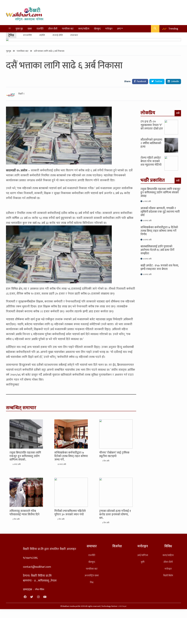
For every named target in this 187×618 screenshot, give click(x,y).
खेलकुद (97, 29)
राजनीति (40, 29)
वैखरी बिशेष (168, 575)
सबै (178, 113)
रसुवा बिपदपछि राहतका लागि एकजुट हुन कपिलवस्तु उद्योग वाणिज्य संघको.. (25, 456)
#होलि (42, 35)
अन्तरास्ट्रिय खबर (92, 575)
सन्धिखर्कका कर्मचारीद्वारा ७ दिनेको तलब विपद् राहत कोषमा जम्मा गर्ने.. (71, 456)
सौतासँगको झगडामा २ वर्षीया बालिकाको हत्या (151, 143)
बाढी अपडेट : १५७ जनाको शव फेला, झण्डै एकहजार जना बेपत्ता (160, 267)
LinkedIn (174, 81)
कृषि (142, 562)
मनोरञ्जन (108, 29)
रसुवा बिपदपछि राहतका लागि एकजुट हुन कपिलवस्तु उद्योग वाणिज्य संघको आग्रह (160, 192)
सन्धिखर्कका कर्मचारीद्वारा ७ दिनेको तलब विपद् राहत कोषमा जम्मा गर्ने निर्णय (159, 231)
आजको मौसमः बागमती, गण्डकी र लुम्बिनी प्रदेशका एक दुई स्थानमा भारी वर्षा (160, 212)
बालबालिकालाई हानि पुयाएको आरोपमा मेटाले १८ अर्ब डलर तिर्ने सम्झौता (157, 250)
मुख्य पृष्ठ (19, 29)
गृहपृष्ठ (9, 51)
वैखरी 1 (21, 94)
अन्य (119, 29)
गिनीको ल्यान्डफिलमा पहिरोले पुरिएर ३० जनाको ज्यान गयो (70, 512)
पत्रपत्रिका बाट (68, 29)
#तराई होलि (57, 35)
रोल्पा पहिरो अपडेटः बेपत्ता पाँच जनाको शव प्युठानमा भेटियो (151, 161)
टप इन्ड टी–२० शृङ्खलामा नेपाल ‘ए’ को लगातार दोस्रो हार (152, 125)
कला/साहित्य (83, 29)
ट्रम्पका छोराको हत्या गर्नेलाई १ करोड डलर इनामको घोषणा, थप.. (115, 514)
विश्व (91, 582)
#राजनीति (27, 35)
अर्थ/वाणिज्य (142, 555)
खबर (30, 29)
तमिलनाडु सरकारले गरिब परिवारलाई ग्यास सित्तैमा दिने (24, 512)
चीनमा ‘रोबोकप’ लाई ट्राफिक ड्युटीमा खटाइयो (114, 454)
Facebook (141, 81)
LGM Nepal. (122, 606)
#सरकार (74, 35)
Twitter (158, 81)
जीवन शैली (52, 29)
